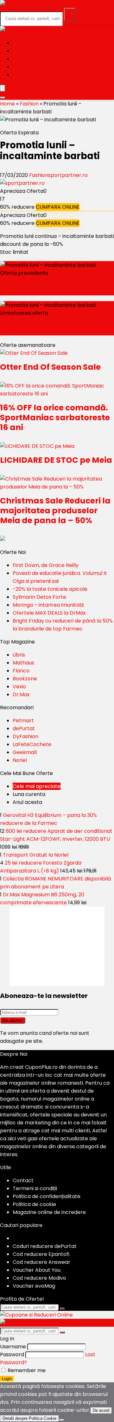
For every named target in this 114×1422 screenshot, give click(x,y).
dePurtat (24, 728)
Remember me (26, 1370)
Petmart (23, 720)
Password (12, 1354)
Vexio (19, 686)
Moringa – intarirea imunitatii (48, 605)
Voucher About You (36, 1270)
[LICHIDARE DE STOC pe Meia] (37, 446)
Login (7, 1378)
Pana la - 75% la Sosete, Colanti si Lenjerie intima (50, 287)
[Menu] (2, 88)
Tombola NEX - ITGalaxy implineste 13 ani (56, 327)
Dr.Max (21, 694)
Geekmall (25, 752)
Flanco (21, 670)
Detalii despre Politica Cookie (29, 1418)
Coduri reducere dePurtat (45, 1246)
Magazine (27, 67)
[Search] (2, 97)
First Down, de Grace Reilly (46, 565)
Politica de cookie (34, 1204)
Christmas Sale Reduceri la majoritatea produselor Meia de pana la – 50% (55, 510)
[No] (61, 1420)
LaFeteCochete (32, 744)
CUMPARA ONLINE (57, 207)
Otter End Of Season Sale (50, 367)
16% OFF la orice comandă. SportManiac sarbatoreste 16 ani (55, 417)
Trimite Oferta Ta (38, 74)
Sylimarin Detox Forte (39, 597)
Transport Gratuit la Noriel (35, 855)
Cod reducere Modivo (39, 1278)
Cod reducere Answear (41, 1262)
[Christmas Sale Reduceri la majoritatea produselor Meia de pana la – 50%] (57, 486)
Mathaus (23, 662)
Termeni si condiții (35, 1188)
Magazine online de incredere (49, 1212)
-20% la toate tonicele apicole (50, 589)
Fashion (29, 103)
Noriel (20, 760)
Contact (23, 1180)
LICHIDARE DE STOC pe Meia (56, 460)
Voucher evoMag (34, 1286)
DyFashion (25, 736)
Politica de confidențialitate (46, 1196)
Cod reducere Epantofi (41, 1254)
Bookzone (25, 678)
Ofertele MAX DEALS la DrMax (49, 613)
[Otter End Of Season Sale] (34, 353)
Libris (19, 654)
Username (13, 1346)
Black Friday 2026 (38, 51)
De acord (101, 1410)
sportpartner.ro (68, 175)
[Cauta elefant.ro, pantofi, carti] (69, 14)
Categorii (27, 59)
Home (20, 43)
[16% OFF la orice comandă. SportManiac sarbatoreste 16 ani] (57, 393)
